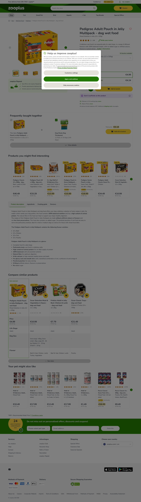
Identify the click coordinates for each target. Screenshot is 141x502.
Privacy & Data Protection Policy (67, 68)
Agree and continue (71, 79)
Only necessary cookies (71, 85)
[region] (71, 69)
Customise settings (71, 73)
